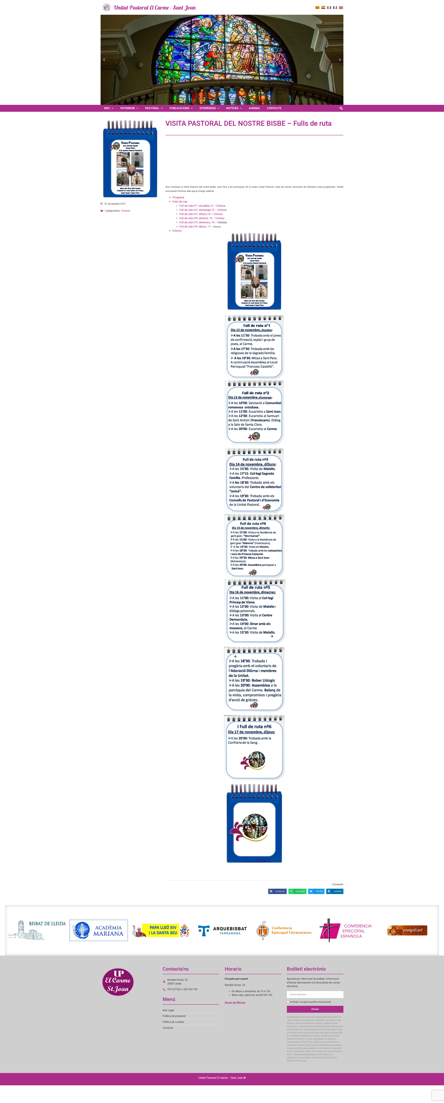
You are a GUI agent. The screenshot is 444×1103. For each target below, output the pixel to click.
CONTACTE (274, 108)
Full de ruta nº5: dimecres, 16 (197, 222)
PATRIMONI (127, 108)
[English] (341, 7)
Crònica (220, 205)
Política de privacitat (174, 1016)
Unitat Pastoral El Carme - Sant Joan (155, 7)
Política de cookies (173, 1022)
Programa (178, 197)
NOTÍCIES (232, 108)
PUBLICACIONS (179, 108)
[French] (335, 7)
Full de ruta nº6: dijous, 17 (194, 226)
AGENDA (254, 108)
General (125, 210)
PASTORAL (152, 108)
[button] (104, 60)
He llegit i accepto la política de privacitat (310, 1002)
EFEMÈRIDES (208, 108)
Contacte (168, 1027)
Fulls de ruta (179, 201)
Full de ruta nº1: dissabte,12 (196, 205)
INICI (107, 108)
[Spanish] (323, 7)
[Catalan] (317, 7)
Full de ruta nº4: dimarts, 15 (195, 218)
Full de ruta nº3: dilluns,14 (194, 214)
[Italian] (329, 7)
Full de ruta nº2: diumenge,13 (197, 210)
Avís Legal (168, 1010)
